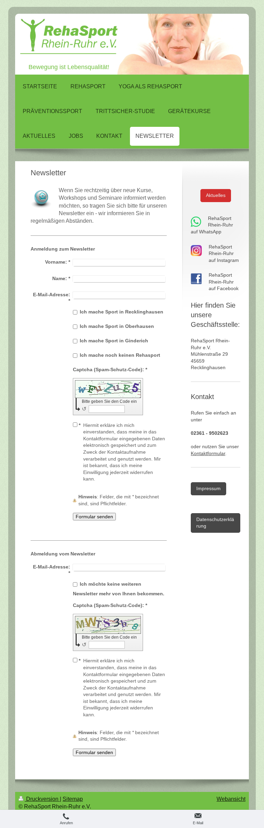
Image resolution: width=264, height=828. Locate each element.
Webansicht (231, 799)
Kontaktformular (208, 453)
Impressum (208, 488)
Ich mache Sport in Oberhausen (117, 326)
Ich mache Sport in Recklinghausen (121, 311)
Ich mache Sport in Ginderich (114, 340)
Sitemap (73, 799)
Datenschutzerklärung (215, 523)
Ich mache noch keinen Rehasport (120, 355)
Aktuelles (216, 195)
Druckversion (42, 799)
